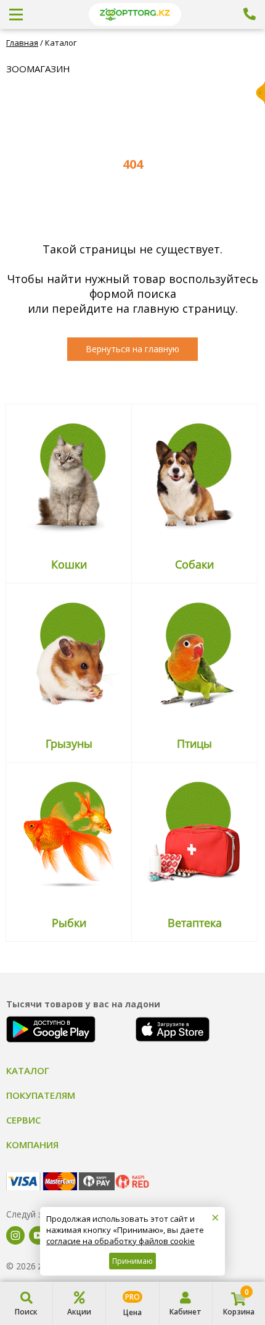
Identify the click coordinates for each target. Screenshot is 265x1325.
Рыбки (69, 922)
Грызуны (69, 743)
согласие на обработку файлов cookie (120, 1241)
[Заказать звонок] (249, 14)
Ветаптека (195, 922)
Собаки (194, 564)
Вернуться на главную (132, 349)
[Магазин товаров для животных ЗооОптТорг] (135, 14)
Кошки (69, 564)
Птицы (194, 743)
